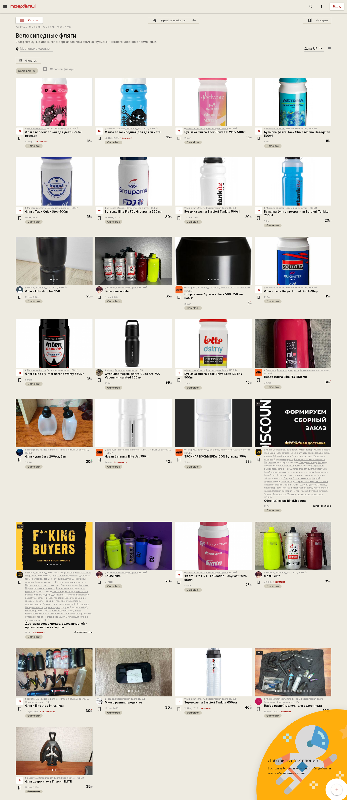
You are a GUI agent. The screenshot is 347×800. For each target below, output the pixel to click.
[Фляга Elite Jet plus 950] (54, 261)
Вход (337, 6)
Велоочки (282, 475)
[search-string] (36, 48)
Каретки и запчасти (283, 465)
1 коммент (126, 138)
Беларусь (191, 287)
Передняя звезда (308, 462)
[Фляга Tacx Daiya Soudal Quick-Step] (293, 261)
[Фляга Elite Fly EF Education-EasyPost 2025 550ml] (213, 546)
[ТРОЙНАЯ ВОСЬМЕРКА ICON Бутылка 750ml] (213, 423)
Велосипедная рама (301, 487)
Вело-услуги (279, 494)
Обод (293, 453)
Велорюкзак (31, 613)
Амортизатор (306, 449)
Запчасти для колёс (307, 453)
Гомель (31, 699)
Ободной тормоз (282, 456)
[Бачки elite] (133, 546)
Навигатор (270, 487)
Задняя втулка (291, 484)
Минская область (36, 128)
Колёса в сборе (322, 449)
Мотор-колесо (46, 613)
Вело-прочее (283, 487)
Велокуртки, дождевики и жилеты (296, 472)
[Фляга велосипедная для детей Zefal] (133, 102)
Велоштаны (310, 475)
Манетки (323, 462)
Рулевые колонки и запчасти (309, 459)
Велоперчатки (295, 475)
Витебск (111, 287)
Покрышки (270, 453)
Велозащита (321, 481)
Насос (316, 487)
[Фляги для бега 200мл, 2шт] (54, 423)
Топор (296, 491)
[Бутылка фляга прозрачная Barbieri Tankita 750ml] (293, 181)
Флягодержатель (34, 702)
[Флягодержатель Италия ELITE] (54, 751)
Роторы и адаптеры (302, 456)
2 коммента (41, 141)
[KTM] (179, 289)
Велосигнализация (282, 491)
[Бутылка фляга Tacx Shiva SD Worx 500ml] (213, 102)
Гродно (110, 699)
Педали (268, 465)
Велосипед (279, 449)
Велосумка (321, 469)
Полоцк (31, 449)
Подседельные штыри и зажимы (281, 462)
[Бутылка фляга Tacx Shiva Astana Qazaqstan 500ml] (293, 102)
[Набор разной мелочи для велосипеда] (293, 672)
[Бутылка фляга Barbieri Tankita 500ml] (213, 181)
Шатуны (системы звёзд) (313, 484)
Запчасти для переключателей (298, 481)
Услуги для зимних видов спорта (305, 494)
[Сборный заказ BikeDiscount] (293, 423)
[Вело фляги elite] (133, 261)
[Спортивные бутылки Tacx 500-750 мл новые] (213, 261)
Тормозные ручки (283, 459)
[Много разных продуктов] (133, 672)
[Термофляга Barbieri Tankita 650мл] (213, 672)
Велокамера (283, 453)
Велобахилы (270, 472)
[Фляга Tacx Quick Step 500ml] (54, 181)
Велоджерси (321, 472)
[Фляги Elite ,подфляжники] (54, 672)
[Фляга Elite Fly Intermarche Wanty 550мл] (54, 343)
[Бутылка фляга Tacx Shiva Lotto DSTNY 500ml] (213, 343)
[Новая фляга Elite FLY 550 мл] (293, 343)
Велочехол (292, 449)
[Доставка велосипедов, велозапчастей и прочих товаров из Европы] (54, 546)
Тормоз (268, 494)
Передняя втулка (273, 484)
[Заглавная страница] (23, 3)
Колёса (304, 491)
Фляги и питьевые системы (235, 287)
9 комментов (47, 711)
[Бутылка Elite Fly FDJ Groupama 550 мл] (133, 181)
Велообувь (269, 475)
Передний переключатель (297, 478)
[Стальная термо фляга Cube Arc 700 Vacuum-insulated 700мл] (133, 343)
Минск (30, 287)
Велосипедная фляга (58, 128)
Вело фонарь (284, 469)
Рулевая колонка (318, 491)
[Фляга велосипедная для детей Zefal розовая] (54, 102)
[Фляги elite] (293, 546)
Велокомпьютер (303, 465)
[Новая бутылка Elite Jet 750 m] (133, 423)
